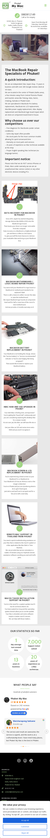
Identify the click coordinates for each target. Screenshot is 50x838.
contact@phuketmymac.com (14, 792)
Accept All (25, 820)
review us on (17, 713)
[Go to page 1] (23, 746)
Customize (25, 827)
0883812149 (28, 14)
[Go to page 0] (21, 746)
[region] (25, 819)
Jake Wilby (18, 721)
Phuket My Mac (19, 698)
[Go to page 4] (28, 746)
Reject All (25, 833)
